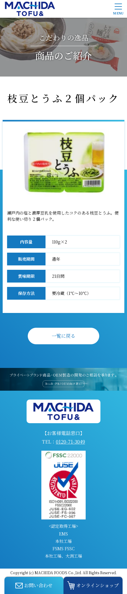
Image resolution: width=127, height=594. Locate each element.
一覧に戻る (63, 335)
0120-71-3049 (70, 441)
